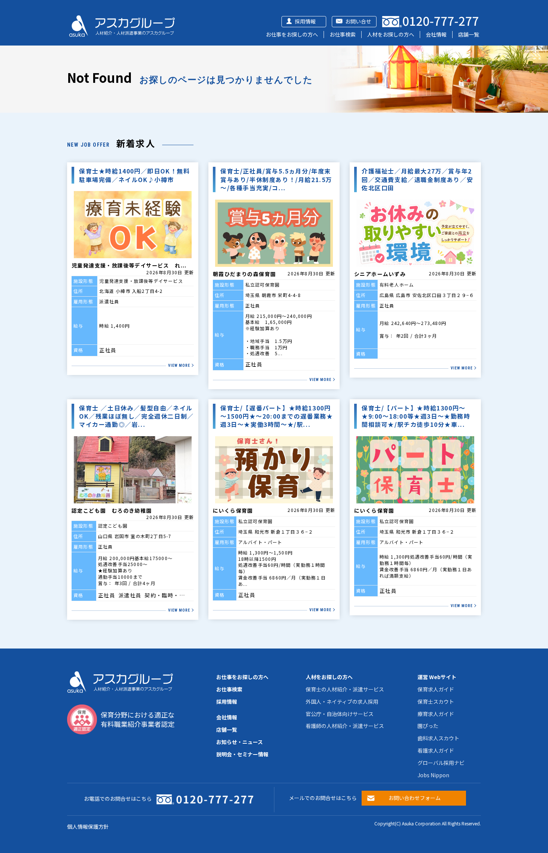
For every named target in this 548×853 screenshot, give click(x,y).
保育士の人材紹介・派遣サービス (345, 689)
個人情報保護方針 (88, 826)
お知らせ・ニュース (239, 742)
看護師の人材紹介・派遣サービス (345, 725)
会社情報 (436, 34)
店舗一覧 (468, 34)
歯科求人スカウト (438, 738)
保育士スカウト (436, 701)
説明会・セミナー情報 (242, 754)
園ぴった (428, 725)
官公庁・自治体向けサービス (340, 714)
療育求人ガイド (436, 714)
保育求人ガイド (436, 689)
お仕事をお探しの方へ (292, 34)
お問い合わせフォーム (414, 798)
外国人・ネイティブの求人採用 (342, 701)
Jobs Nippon (433, 775)
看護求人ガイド (436, 750)
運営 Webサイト (437, 677)
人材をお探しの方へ (390, 34)
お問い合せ (358, 21)
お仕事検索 (343, 34)
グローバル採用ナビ (441, 762)
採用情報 (305, 21)
